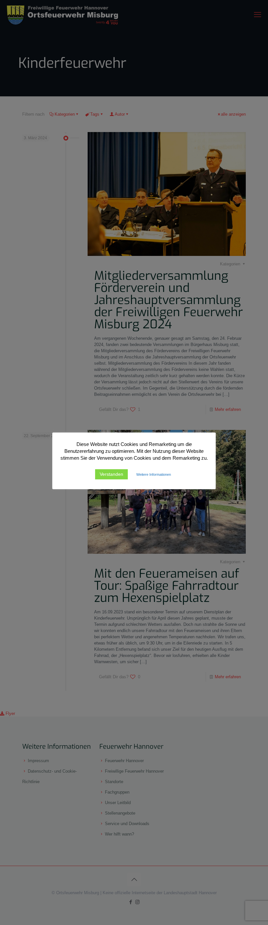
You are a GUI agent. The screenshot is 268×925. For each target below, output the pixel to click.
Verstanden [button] (111, 474)
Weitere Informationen (153, 474)
